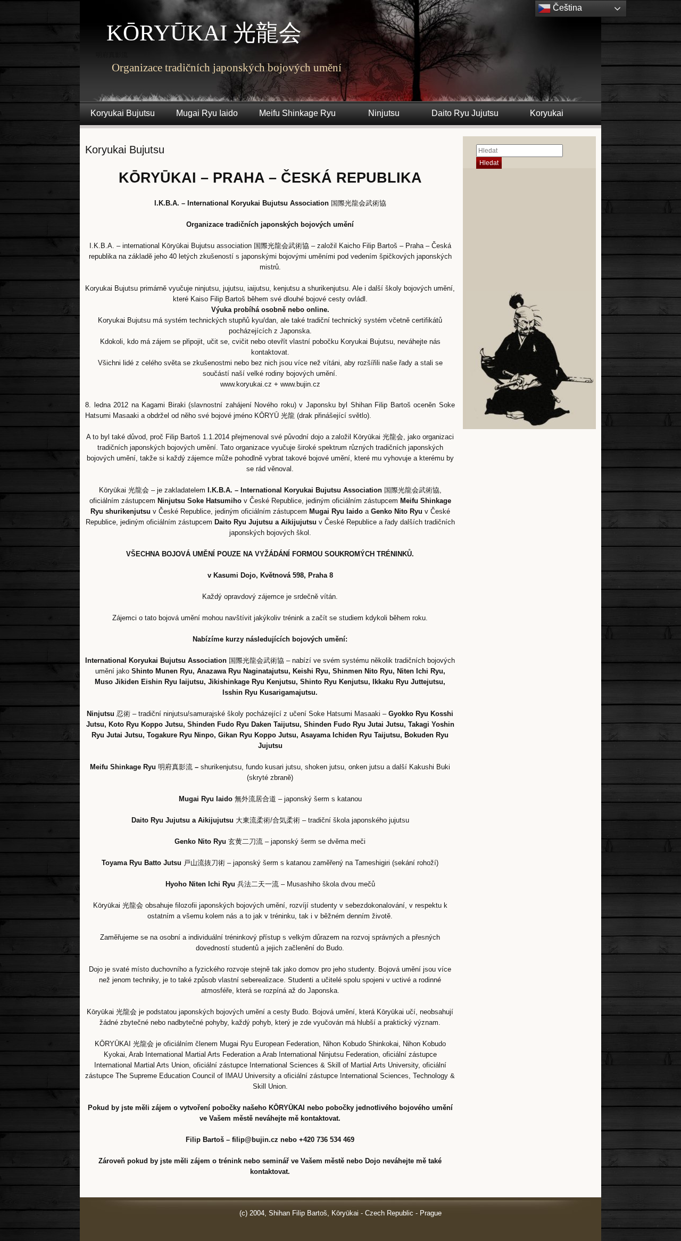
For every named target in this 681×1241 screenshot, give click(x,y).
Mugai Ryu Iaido (207, 113)
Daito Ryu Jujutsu (465, 113)
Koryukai (546, 113)
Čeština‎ (566, 7)
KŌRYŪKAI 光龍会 (204, 32)
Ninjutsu (384, 113)
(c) (243, 1213)
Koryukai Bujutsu (122, 113)
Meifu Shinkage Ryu (297, 113)
